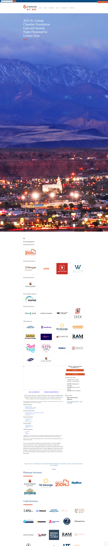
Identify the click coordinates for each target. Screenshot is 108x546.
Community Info (64, 7)
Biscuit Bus (27, 420)
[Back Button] (24, 239)
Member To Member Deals (54, 463)
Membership (51, 7)
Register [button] (74, 370)
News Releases (37, 463)
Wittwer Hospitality (29, 406)
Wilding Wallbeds (28, 425)
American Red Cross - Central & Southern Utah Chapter (35, 412)
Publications (72, 7)
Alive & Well (28, 431)
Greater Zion (59, 395)
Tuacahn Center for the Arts (30, 408)
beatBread (27, 433)
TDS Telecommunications (30, 413)
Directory (45, 7)
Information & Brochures (77, 463)
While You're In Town (29, 421)
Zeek (26, 432)
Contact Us (69, 463)
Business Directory (29, 463)
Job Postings (63, 463)
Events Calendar (44, 463)
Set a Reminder (75, 374)
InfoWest (27, 427)
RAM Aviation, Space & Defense (31, 407)
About (40, 7)
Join (99, 1)
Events (57, 7)
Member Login (104, 1)
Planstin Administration (29, 426)
